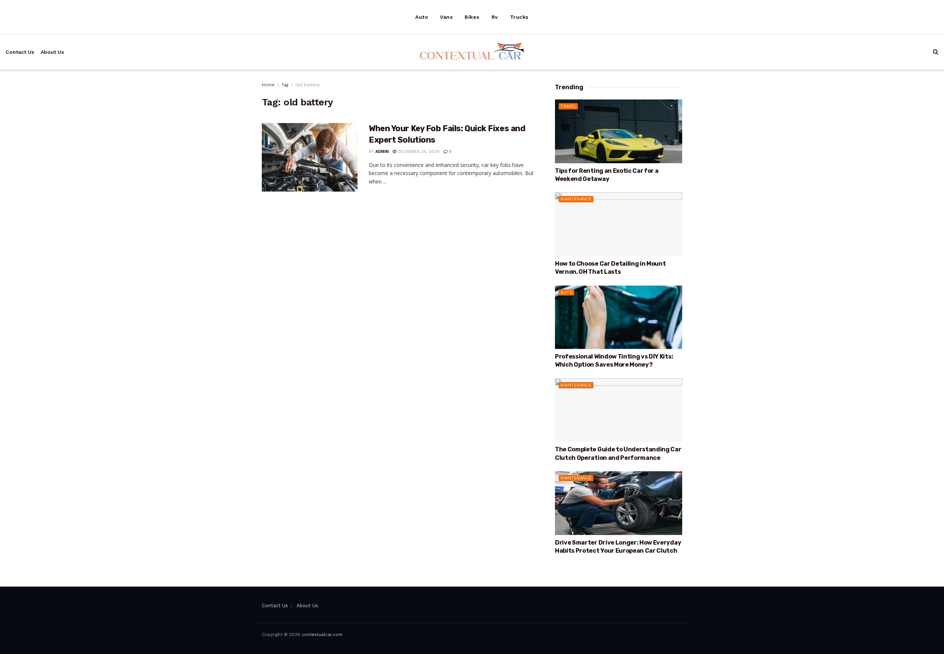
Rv (495, 17)
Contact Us (20, 52)
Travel (568, 106)
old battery (307, 84)
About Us (52, 52)
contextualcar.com (322, 634)
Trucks (519, 17)
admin (382, 151)
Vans (446, 17)
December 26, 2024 (418, 151)
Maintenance (576, 199)
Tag (284, 84)
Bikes (472, 17)
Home (268, 84)
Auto (421, 17)
